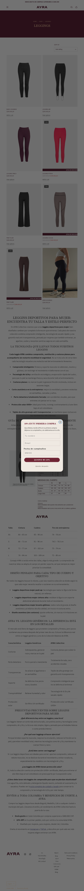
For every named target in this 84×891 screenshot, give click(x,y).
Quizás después (42, 466)
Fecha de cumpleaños (35, 449)
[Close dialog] (60, 422)
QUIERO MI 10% (42, 460)
